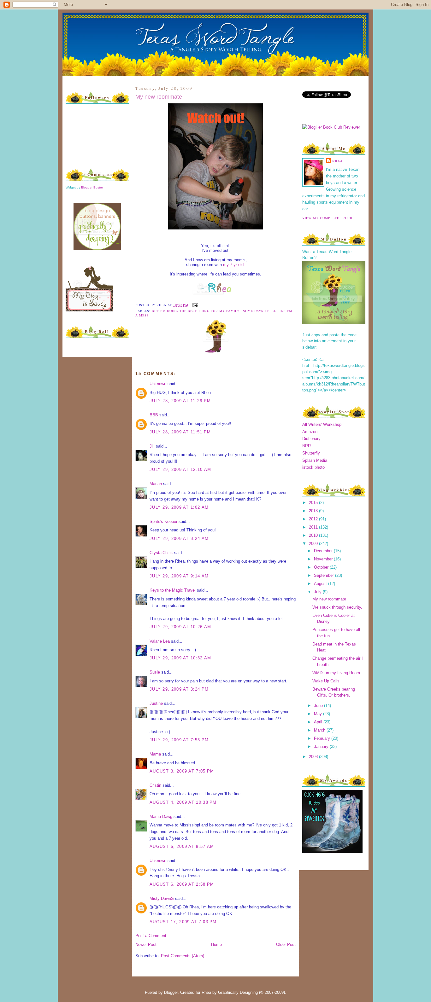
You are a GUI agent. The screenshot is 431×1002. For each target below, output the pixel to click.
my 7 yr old (233, 264)
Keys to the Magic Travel (173, 590)
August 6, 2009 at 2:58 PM (182, 884)
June (319, 705)
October (322, 567)
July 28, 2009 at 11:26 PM (180, 400)
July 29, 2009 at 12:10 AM (180, 469)
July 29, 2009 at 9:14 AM (179, 576)
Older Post (286, 944)
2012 (314, 519)
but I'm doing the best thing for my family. (196, 311)
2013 (314, 510)
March (320, 730)
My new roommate (158, 97)
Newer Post (145, 944)
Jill (152, 446)
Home (216, 944)
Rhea (337, 161)
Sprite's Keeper (163, 521)
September (324, 575)
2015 (314, 502)
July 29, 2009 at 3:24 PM (179, 689)
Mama (155, 754)
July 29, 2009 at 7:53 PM (179, 740)
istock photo (313, 467)
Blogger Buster (92, 187)
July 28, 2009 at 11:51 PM (180, 432)
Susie (155, 672)
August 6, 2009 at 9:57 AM (182, 846)
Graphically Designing (238, 992)
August (321, 583)
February (322, 738)
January (322, 746)
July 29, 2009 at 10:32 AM (180, 658)
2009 (314, 543)
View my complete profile (329, 218)
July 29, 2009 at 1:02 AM (179, 507)
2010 (314, 535)
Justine (156, 703)
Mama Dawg (161, 816)
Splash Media (314, 460)
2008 (314, 756)
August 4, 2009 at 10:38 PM (183, 802)
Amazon (309, 431)
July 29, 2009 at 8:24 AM (179, 538)
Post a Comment (150, 935)
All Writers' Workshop (321, 424)
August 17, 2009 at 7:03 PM (183, 921)
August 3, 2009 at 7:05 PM (182, 771)
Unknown (158, 383)
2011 (314, 527)
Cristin (155, 785)
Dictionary (311, 438)
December (324, 550)
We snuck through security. (337, 607)
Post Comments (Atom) (182, 955)
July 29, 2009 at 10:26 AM (180, 626)
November (324, 559)
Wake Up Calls (325, 681)
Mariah (156, 483)
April (318, 722)
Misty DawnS (162, 898)
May (318, 713)
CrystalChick (161, 552)
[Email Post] (194, 305)
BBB (154, 415)
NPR (306, 445)
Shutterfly (311, 453)
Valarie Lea (160, 641)
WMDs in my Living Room (336, 672)
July (318, 591)
